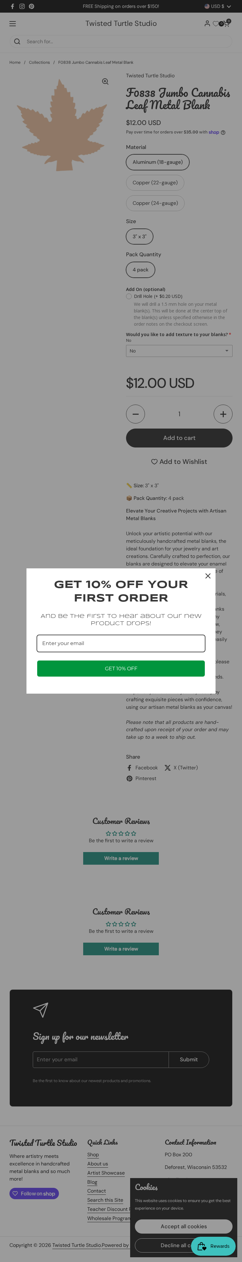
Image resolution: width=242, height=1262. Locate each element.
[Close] (208, 576)
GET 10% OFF (121, 669)
